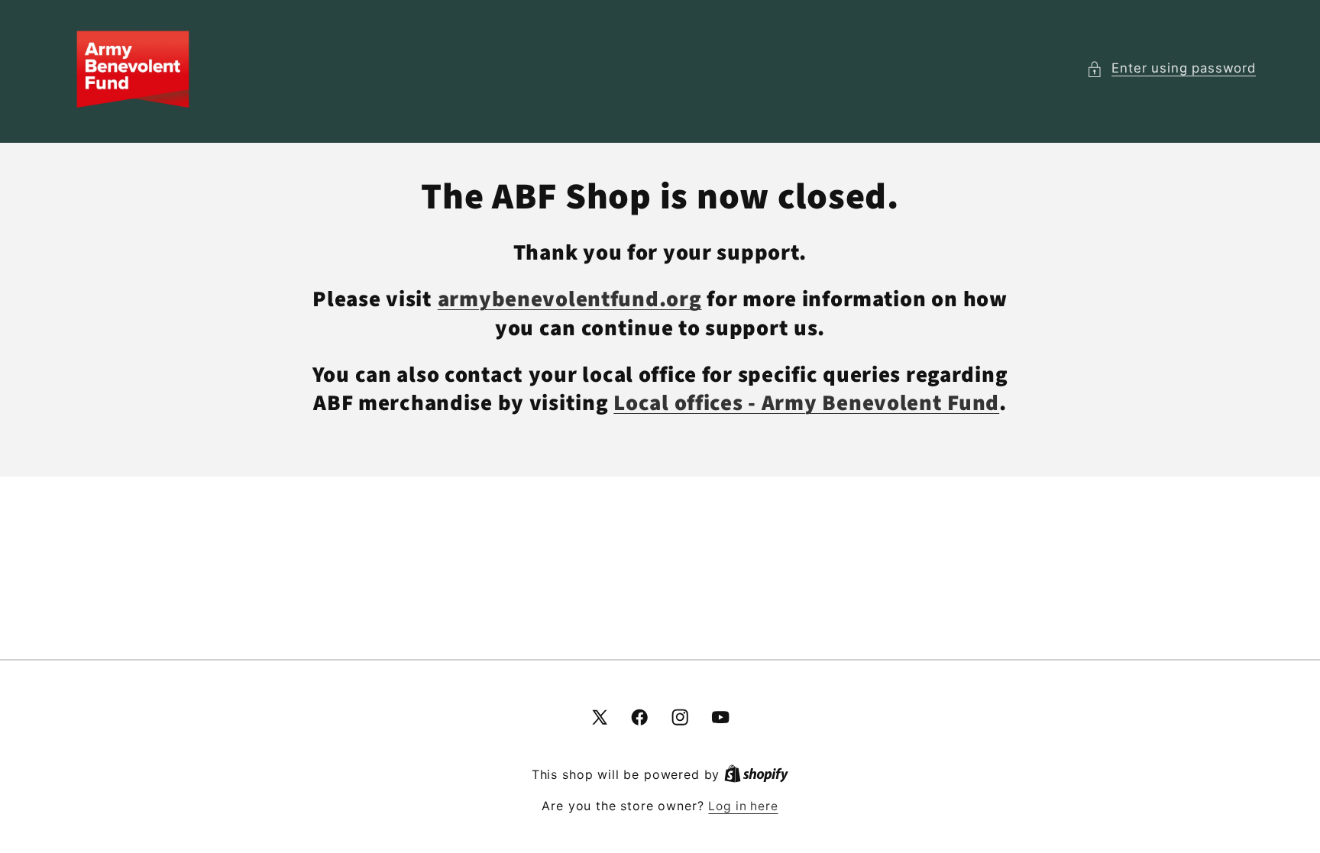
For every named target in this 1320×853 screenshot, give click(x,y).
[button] (1171, 68)
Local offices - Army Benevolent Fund (806, 403)
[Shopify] (756, 774)
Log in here (743, 806)
